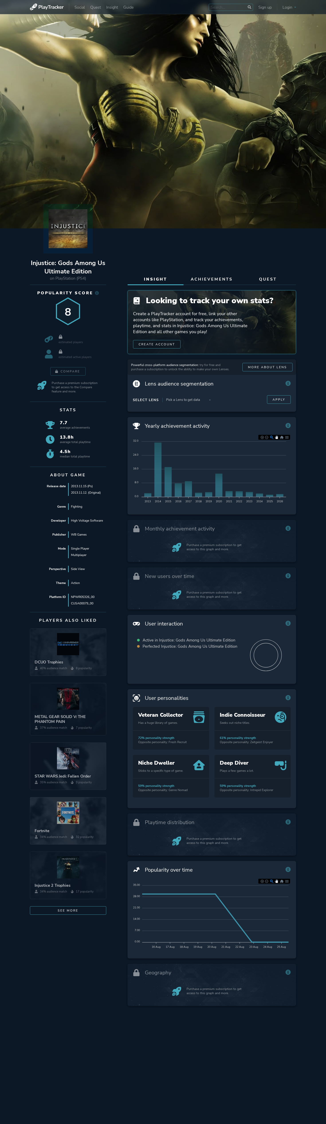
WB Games (79, 534)
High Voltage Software (87, 520)
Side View (78, 569)
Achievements (212, 279)
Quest (95, 7)
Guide (128, 7)
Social (80, 7)
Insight (112, 7)
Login (288, 7)
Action (75, 583)
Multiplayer (78, 555)
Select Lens (146, 400)
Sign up (265, 7)
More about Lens (267, 367)
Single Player (80, 548)
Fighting (76, 507)
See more (68, 910)
